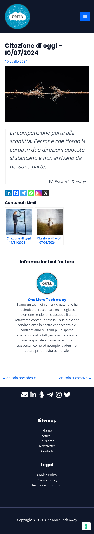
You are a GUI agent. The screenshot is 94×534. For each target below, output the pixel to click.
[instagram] (60, 394)
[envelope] (25, 394)
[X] (45, 193)
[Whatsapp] (31, 193)
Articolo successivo (75, 377)
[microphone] (42, 394)
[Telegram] (23, 193)
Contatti (47, 451)
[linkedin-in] (34, 394)
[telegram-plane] (51, 394)
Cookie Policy (47, 475)
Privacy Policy (47, 480)
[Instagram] (38, 193)
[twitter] (68, 394)
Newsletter (47, 446)
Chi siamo (47, 441)
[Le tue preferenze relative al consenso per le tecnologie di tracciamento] (86, 526)
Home (47, 430)
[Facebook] (16, 193)
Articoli (47, 436)
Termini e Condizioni (47, 485)
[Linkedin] (8, 193)
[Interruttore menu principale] (85, 16)
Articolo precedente (19, 377)
